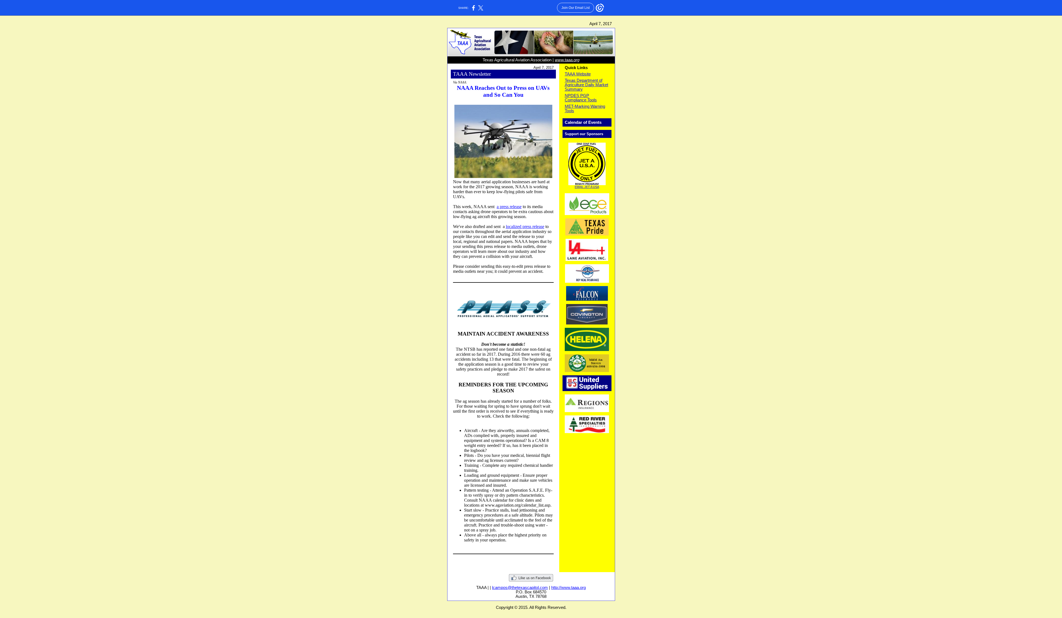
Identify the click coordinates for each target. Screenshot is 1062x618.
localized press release (525, 226)
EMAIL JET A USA (587, 186)
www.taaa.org (567, 60)
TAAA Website (578, 74)
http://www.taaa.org (568, 587)
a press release (509, 206)
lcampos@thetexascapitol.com (520, 587)
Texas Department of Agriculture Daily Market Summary (586, 84)
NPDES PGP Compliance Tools (581, 97)
